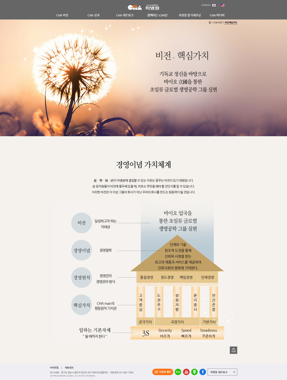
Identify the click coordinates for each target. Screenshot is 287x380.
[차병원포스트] (194, 372)
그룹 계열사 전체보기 (222, 372)
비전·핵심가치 (231, 22)
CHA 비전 (217, 22)
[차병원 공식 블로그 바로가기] (178, 372)
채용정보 (69, 368)
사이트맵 (54, 368)
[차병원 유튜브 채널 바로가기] (186, 372)
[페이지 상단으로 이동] (233, 349)
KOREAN (205, 5)
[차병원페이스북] (202, 372)
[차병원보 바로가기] (162, 372)
